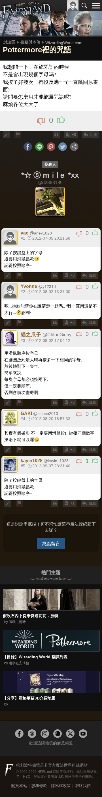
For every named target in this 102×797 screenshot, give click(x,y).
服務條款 (39, 785)
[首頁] (26, 18)
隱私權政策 (61, 785)
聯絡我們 (83, 785)
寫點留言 (51, 543)
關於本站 (19, 785)
